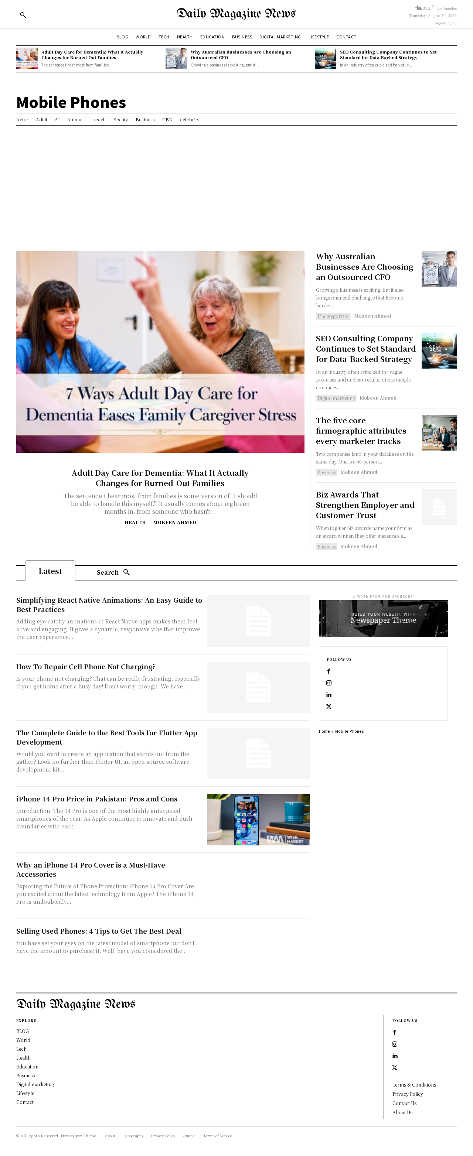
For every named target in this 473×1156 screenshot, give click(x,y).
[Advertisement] (236, 181)
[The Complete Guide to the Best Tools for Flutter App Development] (258, 753)
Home (324, 731)
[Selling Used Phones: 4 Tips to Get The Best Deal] (258, 952)
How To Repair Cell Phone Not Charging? (86, 666)
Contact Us (404, 1103)
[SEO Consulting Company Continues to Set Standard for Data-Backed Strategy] (325, 58)
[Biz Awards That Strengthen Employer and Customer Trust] (439, 506)
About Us (402, 1112)
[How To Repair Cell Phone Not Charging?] (258, 687)
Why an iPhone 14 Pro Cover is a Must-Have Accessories (90, 869)
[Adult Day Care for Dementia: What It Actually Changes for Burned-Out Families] (27, 58)
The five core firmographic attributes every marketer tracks (361, 430)
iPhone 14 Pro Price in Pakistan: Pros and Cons (96, 798)
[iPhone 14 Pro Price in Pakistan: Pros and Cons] (258, 819)
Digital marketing (336, 398)
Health (135, 522)
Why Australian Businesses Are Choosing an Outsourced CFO (241, 54)
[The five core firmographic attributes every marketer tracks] (439, 432)
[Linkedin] (329, 695)
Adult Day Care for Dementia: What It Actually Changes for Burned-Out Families (92, 54)
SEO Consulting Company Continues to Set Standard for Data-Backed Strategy (388, 54)
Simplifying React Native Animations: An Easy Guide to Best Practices (109, 604)
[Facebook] (329, 671)
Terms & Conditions (414, 1084)
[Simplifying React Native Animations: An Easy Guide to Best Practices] (258, 621)
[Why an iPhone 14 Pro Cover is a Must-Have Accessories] (258, 886)
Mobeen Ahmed (174, 522)
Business (326, 472)
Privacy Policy (407, 1094)
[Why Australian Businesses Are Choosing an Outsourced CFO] (176, 58)
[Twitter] (329, 707)
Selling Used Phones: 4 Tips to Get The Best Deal (98, 931)
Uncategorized (333, 316)
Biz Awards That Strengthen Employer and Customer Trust (365, 504)
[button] (23, 14)
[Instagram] (329, 683)
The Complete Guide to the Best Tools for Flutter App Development (106, 737)
